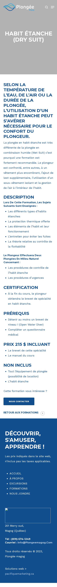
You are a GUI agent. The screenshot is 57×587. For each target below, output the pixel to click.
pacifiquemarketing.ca (19, 573)
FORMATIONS (19, 488)
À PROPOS (16, 478)
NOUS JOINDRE (20, 493)
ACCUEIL (15, 473)
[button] (52, 7)
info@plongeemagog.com (35, 542)
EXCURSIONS (18, 483)
